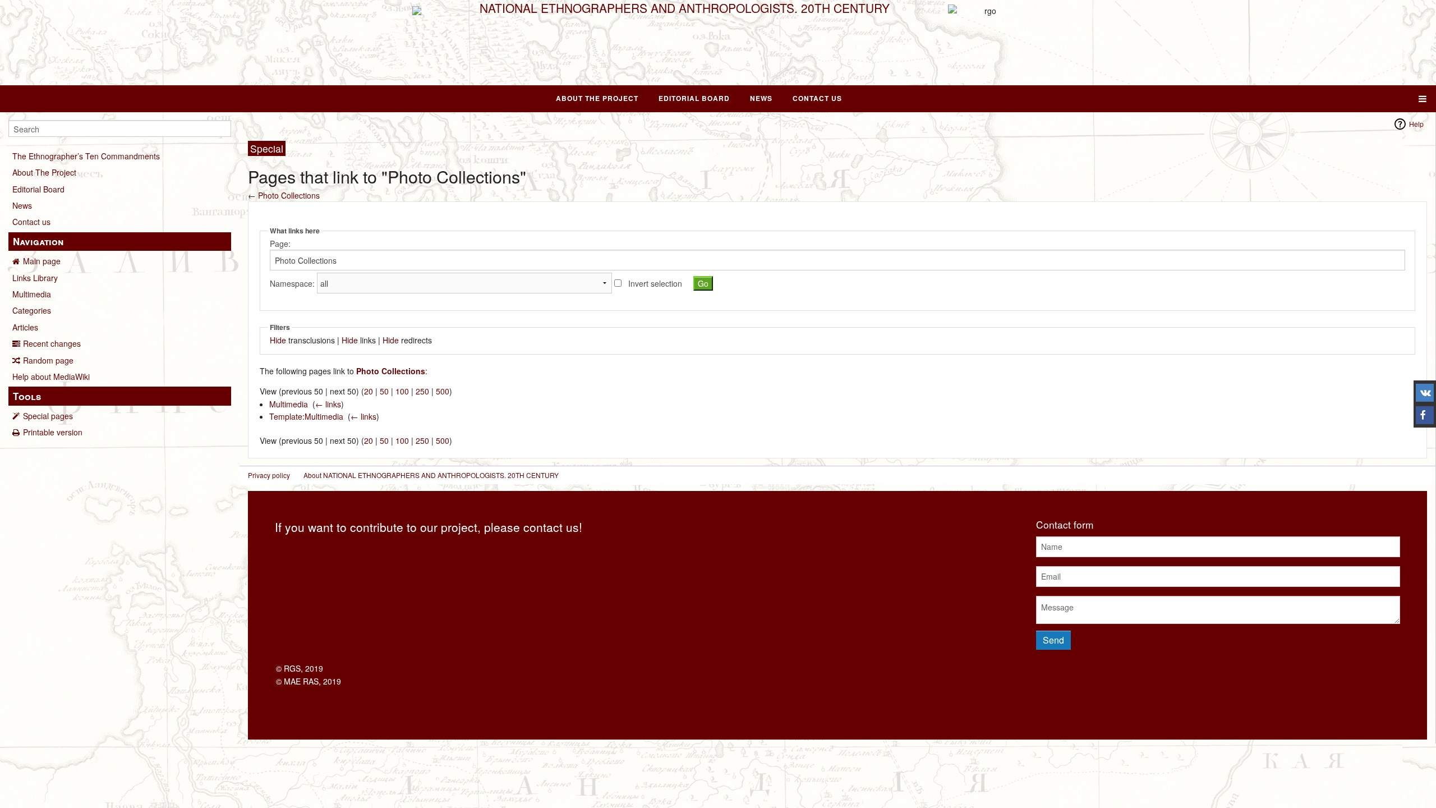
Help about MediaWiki (51, 376)
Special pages (48, 415)
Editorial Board (694, 98)
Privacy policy (269, 475)
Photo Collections (289, 195)
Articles (25, 327)
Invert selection (655, 283)
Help (1416, 123)
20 (368, 391)
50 (384, 391)
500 (442, 391)
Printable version (52, 432)
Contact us (31, 221)
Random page (48, 360)
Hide (278, 340)
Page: (280, 243)
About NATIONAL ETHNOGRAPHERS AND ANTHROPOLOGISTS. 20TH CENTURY (431, 475)
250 (422, 391)
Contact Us (817, 98)
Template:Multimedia (306, 416)
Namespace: (292, 283)
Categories (31, 310)
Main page (42, 261)
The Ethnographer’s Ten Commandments (86, 156)
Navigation (38, 241)
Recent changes (52, 343)
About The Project (597, 98)
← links (328, 404)
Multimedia (31, 294)
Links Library (35, 277)
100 (402, 391)
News (761, 98)
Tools (27, 396)
